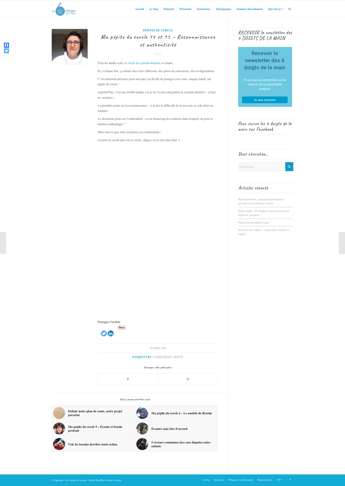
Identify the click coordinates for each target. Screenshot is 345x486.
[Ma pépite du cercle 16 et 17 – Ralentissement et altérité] (342, 243)
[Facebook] (6, 45)
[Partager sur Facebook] (128, 379)
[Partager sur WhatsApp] (188, 379)
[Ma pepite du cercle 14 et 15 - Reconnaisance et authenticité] (70, 47)
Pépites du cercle (158, 30)
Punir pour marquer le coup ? (254, 222)
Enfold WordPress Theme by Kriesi (105, 480)
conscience (163, 357)
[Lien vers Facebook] (290, 480)
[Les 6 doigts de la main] (64, 9)
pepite (178, 357)
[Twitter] (104, 330)
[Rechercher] (289, 9)
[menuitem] (140, 9)
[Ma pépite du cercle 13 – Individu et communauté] (3, 243)
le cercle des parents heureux (143, 63)
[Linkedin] (111, 330)
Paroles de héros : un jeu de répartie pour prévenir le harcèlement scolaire (261, 201)
